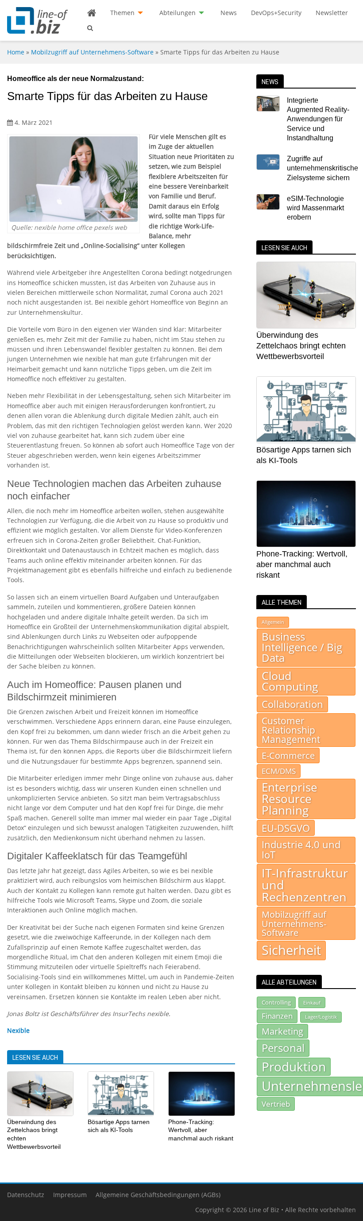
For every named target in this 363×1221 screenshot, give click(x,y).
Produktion (294, 1066)
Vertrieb (276, 1103)
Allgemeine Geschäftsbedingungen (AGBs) (158, 1194)
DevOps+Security (276, 12)
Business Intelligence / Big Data (302, 647)
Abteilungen (177, 12)
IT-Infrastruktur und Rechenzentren (305, 885)
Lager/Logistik (321, 1017)
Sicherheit (291, 950)
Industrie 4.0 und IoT (301, 849)
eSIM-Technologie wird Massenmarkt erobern (315, 208)
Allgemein (273, 622)
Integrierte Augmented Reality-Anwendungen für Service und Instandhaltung (318, 119)
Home (15, 52)
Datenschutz (25, 1194)
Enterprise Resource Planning (289, 799)
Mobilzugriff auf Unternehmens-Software (92, 52)
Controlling (276, 1002)
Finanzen (277, 1016)
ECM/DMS (279, 770)
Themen (122, 12)
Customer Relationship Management (291, 730)
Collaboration (292, 704)
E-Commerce (288, 755)
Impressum (70, 1194)
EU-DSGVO (286, 828)
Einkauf (312, 1002)
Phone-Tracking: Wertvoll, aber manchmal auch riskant (200, 1130)
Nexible (18, 1030)
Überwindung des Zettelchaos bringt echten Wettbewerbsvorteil (301, 346)
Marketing (282, 1031)
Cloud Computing (290, 681)
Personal (283, 1047)
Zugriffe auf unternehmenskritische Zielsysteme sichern (322, 168)
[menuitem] (91, 12)
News (228, 12)
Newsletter (332, 12)
